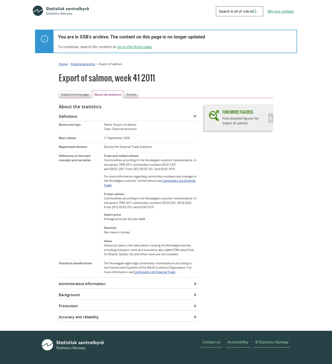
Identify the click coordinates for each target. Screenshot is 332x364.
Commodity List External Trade (154, 272)
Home (63, 64)
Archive (131, 94)
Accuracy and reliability (79, 316)
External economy (83, 64)
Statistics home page (75, 94)
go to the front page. (134, 46)
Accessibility (238, 342)
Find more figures (237, 112)
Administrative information (82, 283)
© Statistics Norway (271, 342)
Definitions (68, 116)
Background (69, 294)
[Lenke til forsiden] (61, 11)
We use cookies (281, 11)
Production (68, 305)
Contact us (211, 342)
